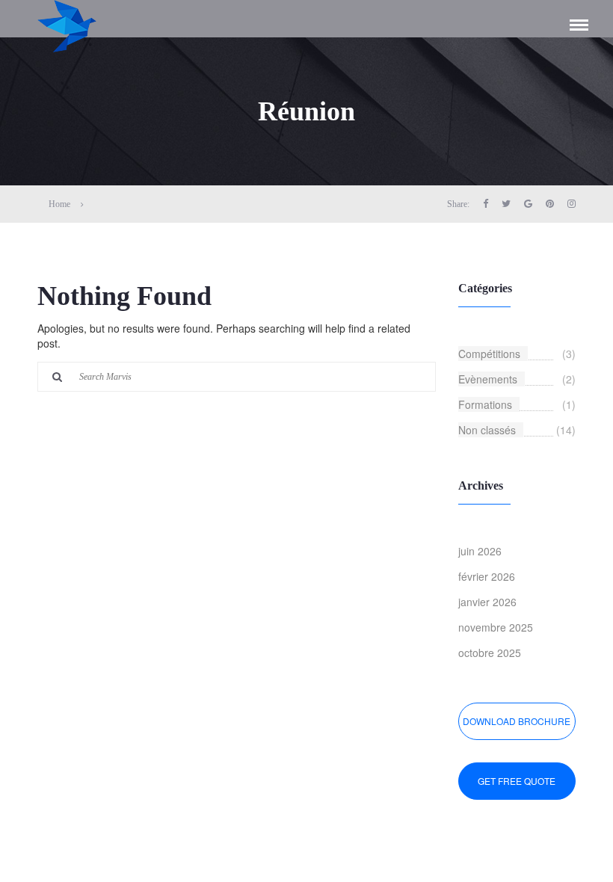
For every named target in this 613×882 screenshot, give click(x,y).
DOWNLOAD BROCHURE (516, 721)
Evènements (487, 378)
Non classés (487, 429)
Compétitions (489, 353)
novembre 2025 (495, 627)
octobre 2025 (489, 652)
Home (59, 204)
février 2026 (486, 576)
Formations (485, 404)
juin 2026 (480, 550)
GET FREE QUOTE (516, 780)
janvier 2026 (487, 601)
